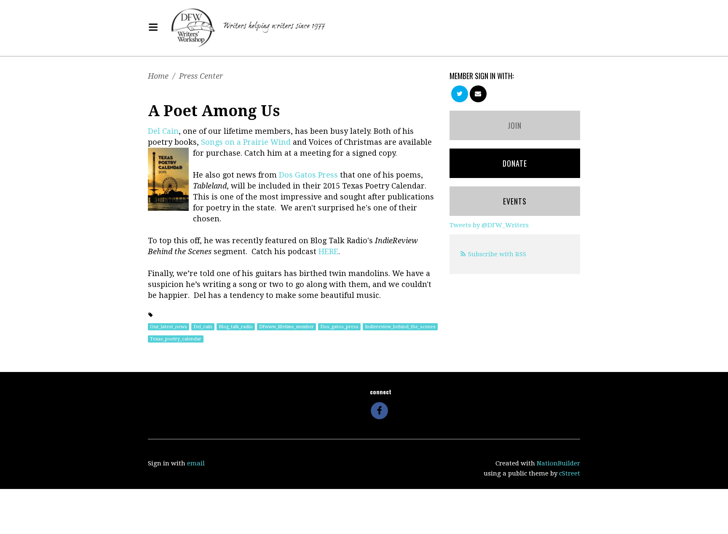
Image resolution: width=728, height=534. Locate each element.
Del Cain (163, 131)
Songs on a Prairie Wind (246, 142)
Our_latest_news (168, 326)
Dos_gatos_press (339, 326)
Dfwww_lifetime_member (286, 326)
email (196, 463)
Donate (515, 163)
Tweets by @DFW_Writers (489, 225)
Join (515, 125)
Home (158, 76)
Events (515, 201)
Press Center (201, 76)
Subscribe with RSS (497, 254)
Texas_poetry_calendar (175, 339)
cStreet (569, 473)
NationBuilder (558, 463)
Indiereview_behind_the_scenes (400, 326)
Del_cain (202, 326)
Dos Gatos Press (308, 174)
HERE (328, 251)
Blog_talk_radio (236, 326)
